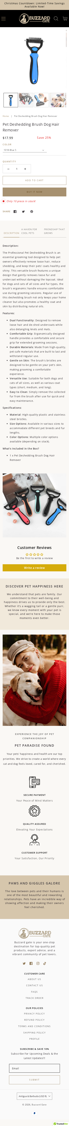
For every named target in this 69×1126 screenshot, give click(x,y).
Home (6, 116)
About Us (34, 979)
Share (6, 211)
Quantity (9, 161)
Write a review (34, 568)
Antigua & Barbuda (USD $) (33, 1096)
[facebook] (31, 963)
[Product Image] (34, 59)
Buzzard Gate (39, 1104)
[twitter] (24, 963)
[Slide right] (61, 102)
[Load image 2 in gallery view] (26, 100)
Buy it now (34, 191)
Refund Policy (34, 1019)
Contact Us (34, 985)
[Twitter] (23, 211)
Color (7, 144)
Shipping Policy (34, 1032)
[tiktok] (44, 963)
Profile (34, 1038)
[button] (3, 18)
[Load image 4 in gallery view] (57, 100)
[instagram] (37, 963)
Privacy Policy (34, 1013)
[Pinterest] (31, 211)
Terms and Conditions (34, 1026)
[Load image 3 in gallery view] (41, 100)
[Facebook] (15, 211)
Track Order (35, 998)
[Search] (56, 18)
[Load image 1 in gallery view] (11, 100)
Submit (34, 1079)
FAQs (34, 991)
